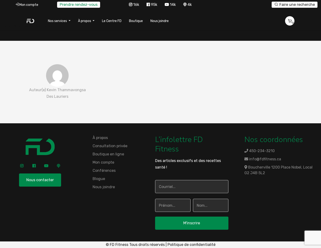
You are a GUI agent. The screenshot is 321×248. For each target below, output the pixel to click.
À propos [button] (85, 21)
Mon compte (28, 5)
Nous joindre (159, 21)
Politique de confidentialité (191, 244)
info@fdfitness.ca (264, 159)
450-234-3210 (261, 151)
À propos (100, 137)
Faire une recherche (296, 4)
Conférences (104, 170)
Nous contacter (40, 180)
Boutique (136, 21)
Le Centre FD (111, 21)
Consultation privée (110, 146)
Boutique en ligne (108, 154)
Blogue (99, 179)
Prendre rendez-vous (79, 4)
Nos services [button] (58, 21)
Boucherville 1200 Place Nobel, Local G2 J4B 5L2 (278, 170)
